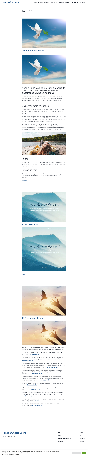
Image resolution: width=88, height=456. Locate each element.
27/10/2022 (24, 274)
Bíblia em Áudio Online (11, 2)
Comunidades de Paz (33, 50)
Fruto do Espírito (30, 224)
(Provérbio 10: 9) (35, 354)
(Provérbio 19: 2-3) (27, 360)
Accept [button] (84, 453)
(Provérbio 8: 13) (35, 389)
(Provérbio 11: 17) (32, 385)
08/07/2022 (24, 409)
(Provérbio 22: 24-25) (51, 367)
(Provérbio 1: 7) (38, 401)
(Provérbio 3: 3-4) (44, 380)
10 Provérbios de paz (32, 318)
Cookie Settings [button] (76, 453)
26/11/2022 (24, 180)
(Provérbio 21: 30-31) (28, 396)
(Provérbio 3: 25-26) (36, 373)
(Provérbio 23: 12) (36, 405)
